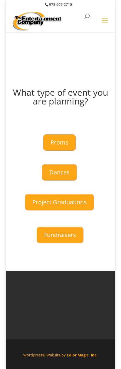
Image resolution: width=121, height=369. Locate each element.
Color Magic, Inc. (82, 355)
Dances (59, 172)
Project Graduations (59, 202)
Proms (59, 142)
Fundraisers (60, 235)
